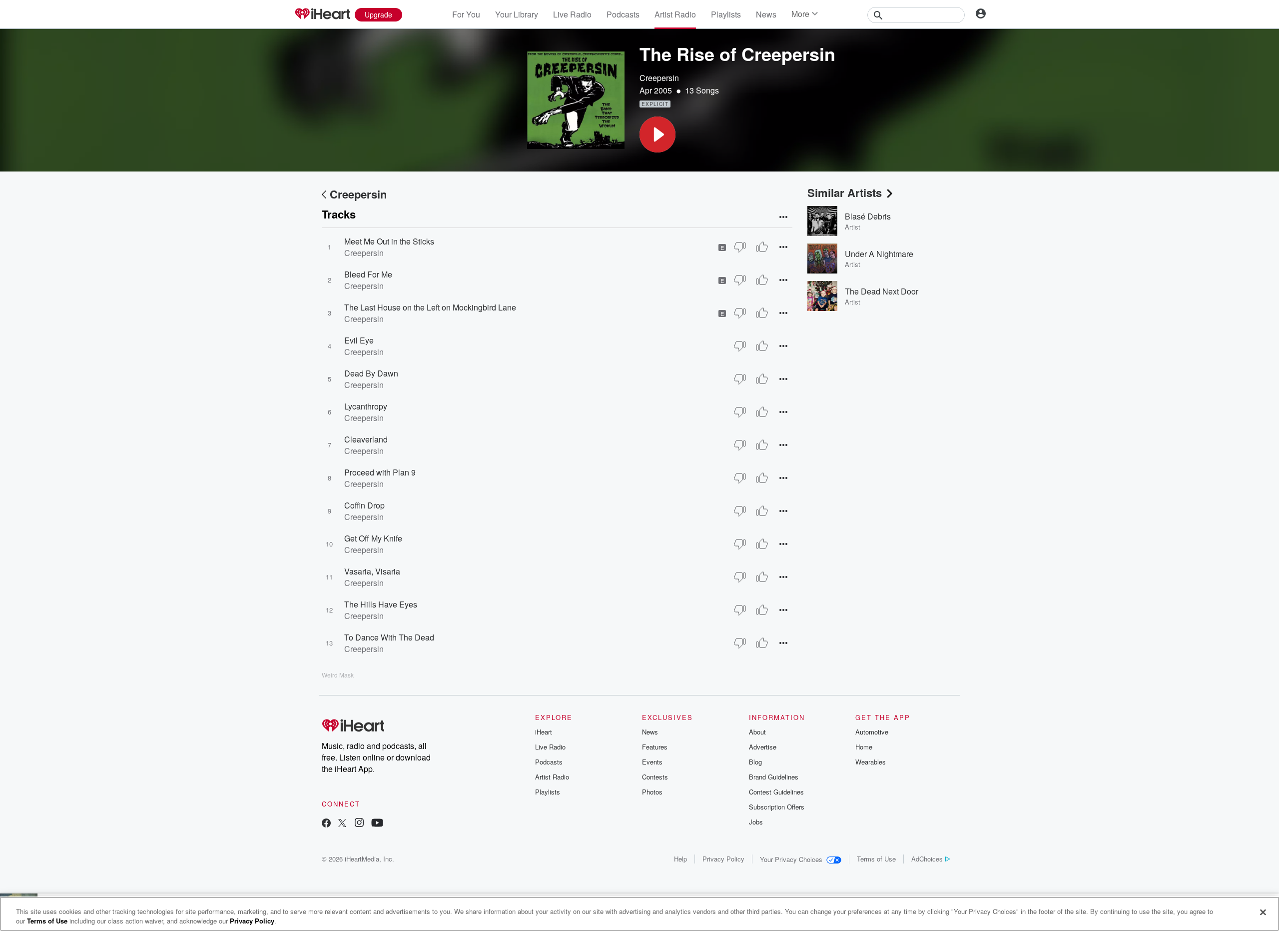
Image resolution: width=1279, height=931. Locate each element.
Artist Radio (675, 14)
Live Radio (572, 14)
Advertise (762, 747)
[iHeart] (322, 14)
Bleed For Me (368, 274)
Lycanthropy (365, 406)
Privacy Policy (723, 859)
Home (863, 747)
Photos (652, 791)
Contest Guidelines (776, 791)
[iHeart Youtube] (377, 824)
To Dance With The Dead (389, 637)
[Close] (1263, 913)
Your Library (516, 14)
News (766, 14)
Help (680, 859)
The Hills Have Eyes (380, 604)
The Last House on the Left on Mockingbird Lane (430, 307)
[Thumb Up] (762, 247)
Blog (755, 761)
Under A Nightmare (879, 254)
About (757, 731)
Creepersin (659, 78)
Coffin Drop (364, 505)
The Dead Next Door (881, 291)
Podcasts (623, 14)
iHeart (543, 731)
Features (654, 747)
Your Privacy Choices (791, 859)
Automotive (871, 731)
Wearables (870, 761)
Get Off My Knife (373, 538)
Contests (655, 777)
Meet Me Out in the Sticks (389, 241)
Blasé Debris (868, 216)
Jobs (756, 821)
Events (652, 761)
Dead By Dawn (371, 373)
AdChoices (927, 859)
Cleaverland (366, 439)
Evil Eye (359, 340)
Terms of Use (876, 859)
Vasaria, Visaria (372, 571)
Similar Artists (844, 192)
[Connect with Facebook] (326, 824)
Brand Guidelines (773, 777)
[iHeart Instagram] (359, 824)
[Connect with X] (342, 824)
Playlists (726, 14)
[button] (657, 134)
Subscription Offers (776, 807)
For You (466, 14)
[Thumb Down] (740, 247)
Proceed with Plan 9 (380, 472)
